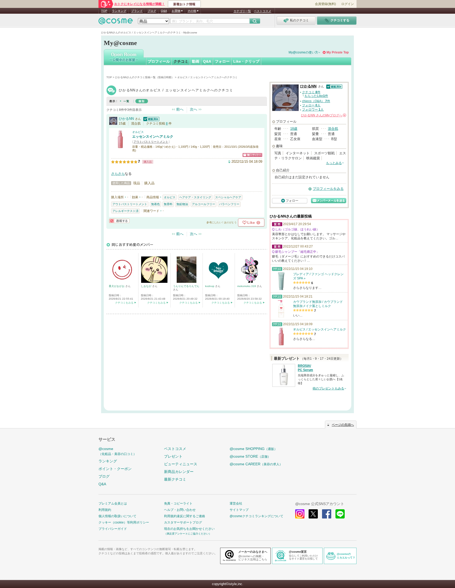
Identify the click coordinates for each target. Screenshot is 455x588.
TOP (104, 10)
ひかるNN (126, 119)
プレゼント (173, 456)
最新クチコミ (175, 479)
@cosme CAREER (256, 464)
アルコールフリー (203, 204)
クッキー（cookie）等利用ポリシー (123, 522)
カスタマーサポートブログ (183, 522)
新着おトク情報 (184, 4)
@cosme (117, 451)
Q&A (164, 10)
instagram (299, 513)
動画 (195, 61)
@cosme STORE (250, 456)
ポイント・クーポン (115, 469)
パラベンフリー (229, 204)
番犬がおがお (117, 286)
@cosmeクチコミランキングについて (256, 516)
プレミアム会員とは (112, 503)
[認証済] (150, 119)
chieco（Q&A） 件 (316, 101)
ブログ (151, 10)
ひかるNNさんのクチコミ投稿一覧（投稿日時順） (144, 77)
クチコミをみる (124, 302)
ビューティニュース (180, 464)
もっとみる (334, 163)
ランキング (119, 10)
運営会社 (236, 503)
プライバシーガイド (112, 529)
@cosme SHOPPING (253, 449)
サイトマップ (239, 510)
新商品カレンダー (179, 472)
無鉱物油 (182, 204)
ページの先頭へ (343, 425)
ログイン (347, 4)
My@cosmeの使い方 (303, 52)
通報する (119, 221)
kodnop (210, 286)
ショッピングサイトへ (252, 155)
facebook (326, 513)
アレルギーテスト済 (125, 211)
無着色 (155, 204)
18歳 (293, 129)
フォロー (222, 61)
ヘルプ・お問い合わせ (180, 510)
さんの (323, 115)
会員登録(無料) (325, 4)
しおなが (146, 286)
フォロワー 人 (313, 109)
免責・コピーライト (178, 503)
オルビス (138, 132)
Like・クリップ (246, 61)
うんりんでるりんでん (186, 286)
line (340, 513)
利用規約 (104, 510)
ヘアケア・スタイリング (195, 197)
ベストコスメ (262, 11)
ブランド (137, 10)
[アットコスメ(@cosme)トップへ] (115, 22)
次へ (193, 109)
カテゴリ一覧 (242, 11)
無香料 (168, 204)
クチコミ (181, 61)
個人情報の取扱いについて (117, 516)
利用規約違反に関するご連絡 (184, 516)
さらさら (118, 174)
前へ (180, 109)
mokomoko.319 (247, 286)
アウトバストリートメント (150, 141)
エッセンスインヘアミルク (152, 137)
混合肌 (333, 129)
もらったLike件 (316, 96)
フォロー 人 (311, 105)
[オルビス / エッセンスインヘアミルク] (120, 146)
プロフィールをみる (328, 189)
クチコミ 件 (311, 92)
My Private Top (338, 52)
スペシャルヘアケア (228, 197)
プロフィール (159, 61)
